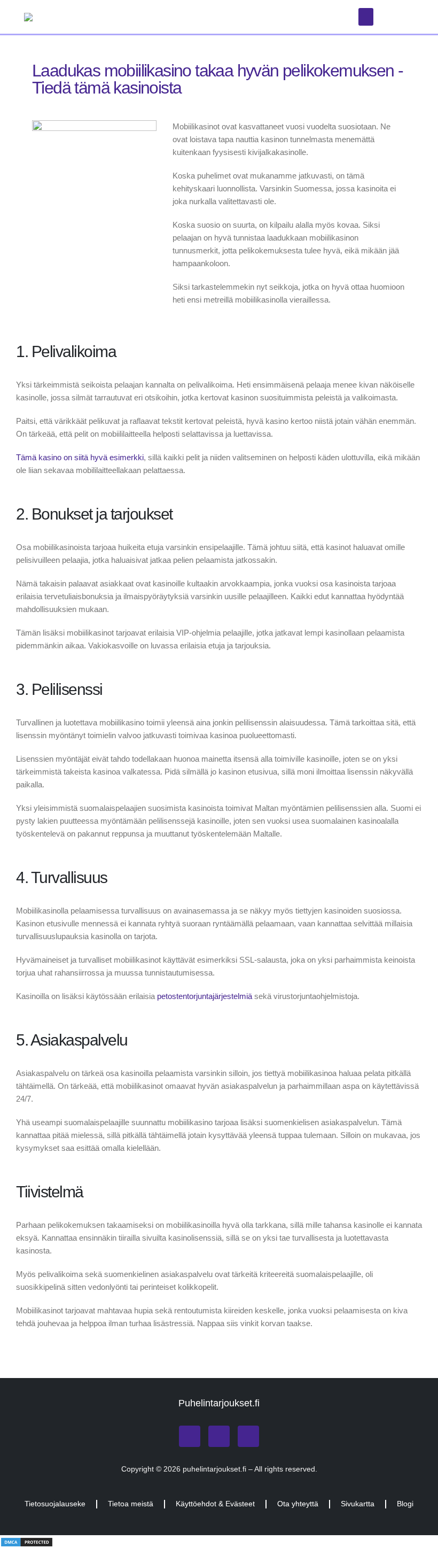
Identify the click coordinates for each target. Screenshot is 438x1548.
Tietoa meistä (130, 1504)
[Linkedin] (248, 1436)
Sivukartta (357, 1504)
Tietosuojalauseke (55, 1504)
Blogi (405, 1504)
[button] (365, 17)
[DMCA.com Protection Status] (26, 1541)
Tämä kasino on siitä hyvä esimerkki (80, 457)
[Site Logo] (91, 17)
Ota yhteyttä (297, 1504)
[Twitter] (219, 1436)
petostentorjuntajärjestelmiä (204, 996)
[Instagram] (189, 1436)
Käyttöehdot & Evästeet (215, 1504)
